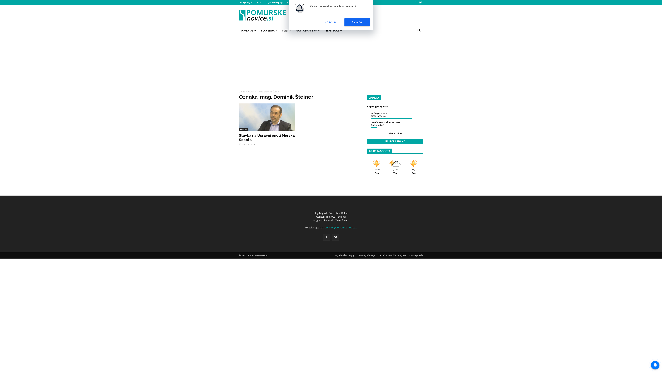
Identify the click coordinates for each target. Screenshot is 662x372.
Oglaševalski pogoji (275, 2)
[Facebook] (414, 2)
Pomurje (247, 30)
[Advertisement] (331, 60)
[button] (419, 31)
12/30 (414, 171)
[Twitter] (420, 2)
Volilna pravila (416, 255)
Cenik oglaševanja (366, 255)
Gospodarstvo (306, 30)
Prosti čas (332, 30)
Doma (242, 91)
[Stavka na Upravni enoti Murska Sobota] (267, 117)
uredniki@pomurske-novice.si (341, 227)
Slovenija (267, 30)
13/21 (395, 171)
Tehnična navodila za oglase (392, 255)
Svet (285, 30)
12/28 (376, 171)
